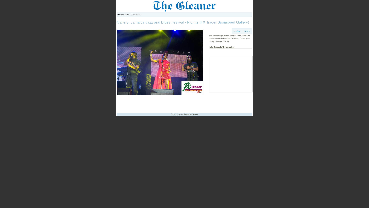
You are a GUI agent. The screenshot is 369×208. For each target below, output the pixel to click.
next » (247, 30)
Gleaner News (123, 14)
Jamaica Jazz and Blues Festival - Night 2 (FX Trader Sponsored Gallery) (190, 22)
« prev (237, 30)
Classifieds (135, 14)
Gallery (123, 22)
